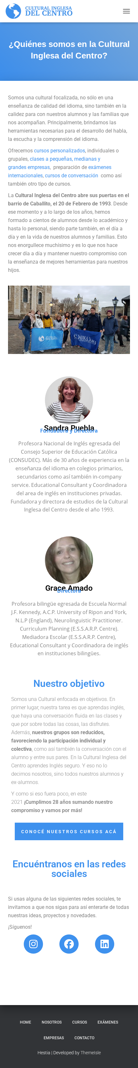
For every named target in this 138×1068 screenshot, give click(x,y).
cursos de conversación (71, 176)
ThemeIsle (91, 1052)
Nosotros (52, 1022)
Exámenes (108, 1022)
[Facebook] (69, 944)
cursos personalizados (59, 151)
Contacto (84, 1038)
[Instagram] (33, 944)
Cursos (79, 1022)
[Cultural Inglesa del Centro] (41, 11)
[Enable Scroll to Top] (125, 1055)
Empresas (54, 1038)
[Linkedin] (104, 944)
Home (25, 1022)
